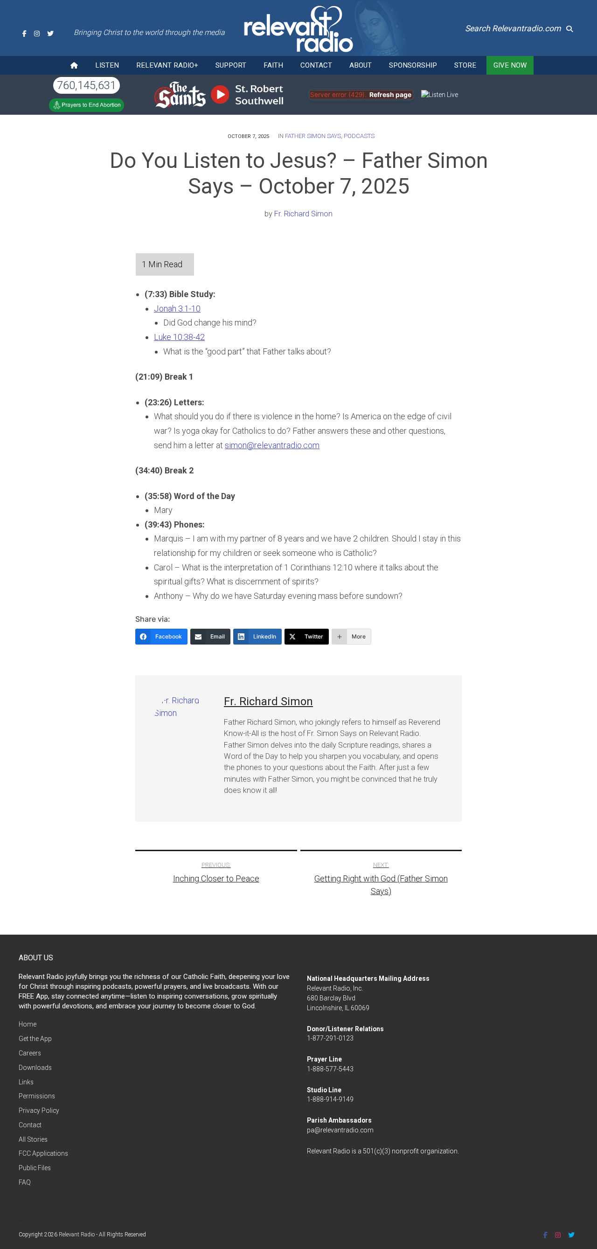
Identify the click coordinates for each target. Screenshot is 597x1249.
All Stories (33, 1139)
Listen (107, 65)
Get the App (35, 1038)
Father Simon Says (313, 135)
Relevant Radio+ (167, 65)
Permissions (37, 1096)
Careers (30, 1053)
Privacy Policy (39, 1110)
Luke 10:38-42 (179, 337)
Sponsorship (413, 65)
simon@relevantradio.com (272, 445)
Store (465, 65)
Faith (273, 65)
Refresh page (390, 94)
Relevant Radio (77, 1234)
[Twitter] (50, 33)
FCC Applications (43, 1153)
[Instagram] (36, 33)
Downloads (35, 1067)
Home (27, 1024)
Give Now (510, 65)
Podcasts (359, 135)
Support (230, 65)
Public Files (35, 1168)
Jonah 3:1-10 (177, 308)
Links (26, 1082)
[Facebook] (24, 33)
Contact (316, 65)
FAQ (25, 1182)
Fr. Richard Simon (303, 213)
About (360, 65)
